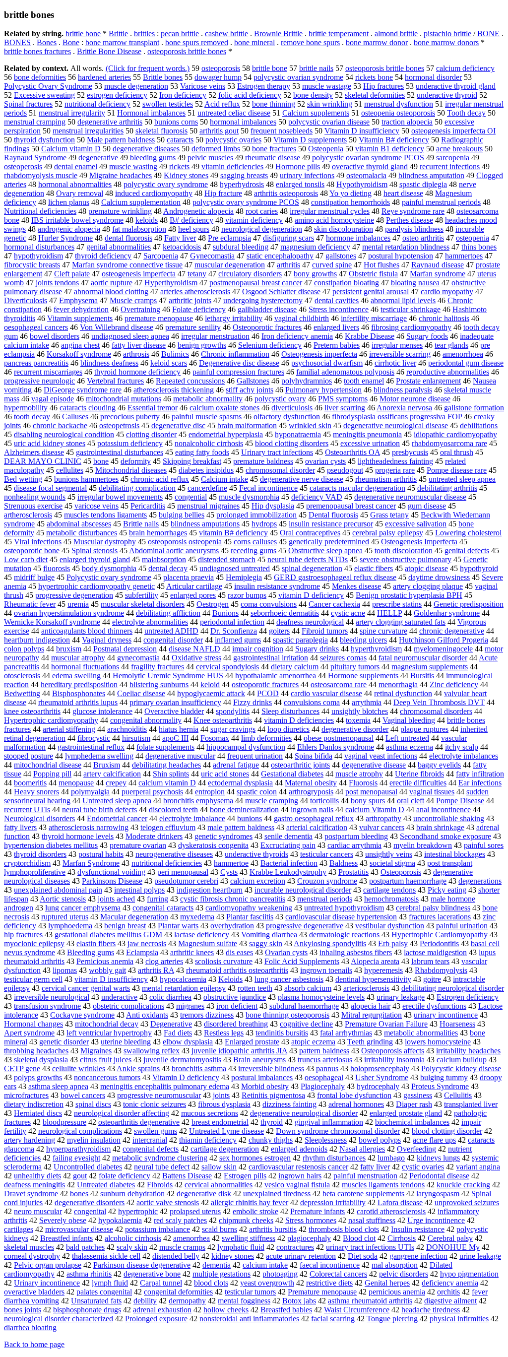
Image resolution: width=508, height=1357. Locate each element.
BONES (17, 42)
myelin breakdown (422, 845)
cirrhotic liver (395, 363)
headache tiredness (430, 1309)
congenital (90, 1211)
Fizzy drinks (252, 702)
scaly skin (132, 1247)
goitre (432, 979)
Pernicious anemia (104, 961)
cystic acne (348, 613)
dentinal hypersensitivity (373, 979)
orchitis (448, 1292)
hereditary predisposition (79, 684)
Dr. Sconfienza (233, 631)
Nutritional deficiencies (40, 211)
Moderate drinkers (154, 836)
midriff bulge (34, 577)
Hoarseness (457, 1024)
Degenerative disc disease (239, 363)
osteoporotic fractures (265, 684)
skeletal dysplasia (41, 1059)
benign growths (202, 345)
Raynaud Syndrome (35, 157)
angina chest (80, 345)
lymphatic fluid (240, 1247)
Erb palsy (393, 943)
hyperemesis (383, 970)
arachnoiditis (127, 729)
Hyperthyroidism (170, 282)
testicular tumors (250, 1292)
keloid (210, 684)
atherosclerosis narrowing (88, 827)
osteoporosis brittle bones (186, 51)
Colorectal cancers (338, 1274)
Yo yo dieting (350, 193)
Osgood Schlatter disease (281, 291)
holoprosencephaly (379, 1068)
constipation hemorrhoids (350, 202)
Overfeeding (416, 1149)
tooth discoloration (404, 550)
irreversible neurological (51, 997)
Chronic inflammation (235, 354)
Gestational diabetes (292, 774)
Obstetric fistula (373, 273)
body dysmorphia (109, 568)
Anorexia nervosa (404, 407)
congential (191, 497)
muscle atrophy (359, 774)
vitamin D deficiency (311, 595)
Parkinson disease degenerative (141, 1265)
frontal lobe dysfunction (354, 1095)
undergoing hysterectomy (263, 300)
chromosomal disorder (280, 470)
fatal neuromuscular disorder (423, 657)
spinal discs (93, 1104)
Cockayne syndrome (82, 1015)
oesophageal (324, 1077)
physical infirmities (459, 1318)
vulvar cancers (381, 827)
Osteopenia (325, 148)
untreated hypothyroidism (344, 908)
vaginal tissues (431, 791)
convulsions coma (312, 702)
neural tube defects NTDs (307, 559)
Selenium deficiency (270, 345)
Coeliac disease (141, 693)
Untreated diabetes (106, 1184)
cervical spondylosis (227, 666)
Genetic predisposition (469, 604)
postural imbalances (262, 1077)
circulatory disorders (250, 273)
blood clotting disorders (291, 443)
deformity (136, 461)
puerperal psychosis (152, 791)
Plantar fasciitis (249, 916)
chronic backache (60, 425)
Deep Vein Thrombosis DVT (439, 702)
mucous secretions (209, 1113)
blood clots (211, 1283)
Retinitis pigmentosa (273, 1095)
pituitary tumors (355, 666)
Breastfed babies (286, 1309)
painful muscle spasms (207, 416)
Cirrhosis (401, 1238)
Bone (71, 42)
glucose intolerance (102, 711)
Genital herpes (387, 1283)
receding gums (253, 550)
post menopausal (371, 791)
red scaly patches (180, 1220)
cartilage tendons (389, 890)
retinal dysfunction (403, 693)
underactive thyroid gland (456, 86)
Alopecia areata (375, 961)
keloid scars (168, 363)
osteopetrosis (119, 425)
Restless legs (224, 1033)
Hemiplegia (244, 577)
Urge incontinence (436, 1220)
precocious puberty (130, 416)
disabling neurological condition (64, 434)
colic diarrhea (170, 997)
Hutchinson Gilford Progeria (443, 640)
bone (101, 461)
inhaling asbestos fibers (355, 952)
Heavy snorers (36, 791)
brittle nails (316, 68)
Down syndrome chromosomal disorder (338, 1131)
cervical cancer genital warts (86, 988)
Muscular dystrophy (104, 541)
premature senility (193, 327)
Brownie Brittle (278, 33)
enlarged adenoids (299, 1149)
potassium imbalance (157, 1229)
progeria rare (395, 470)
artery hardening (29, 1140)
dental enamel (75, 166)
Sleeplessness (326, 1140)
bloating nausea (415, 282)
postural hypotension (400, 256)
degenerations (480, 881)
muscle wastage (326, 86)
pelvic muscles (210, 157)
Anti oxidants (147, 1015)
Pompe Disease (460, 800)
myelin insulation (94, 1140)
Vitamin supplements (80, 318)
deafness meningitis (34, 1184)
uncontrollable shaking (448, 818)
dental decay (168, 568)
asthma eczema (409, 747)
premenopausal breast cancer (351, 506)
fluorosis (56, 568)
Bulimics (175, 354)
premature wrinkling (120, 211)
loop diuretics (288, 729)
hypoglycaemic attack (211, 693)
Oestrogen (212, 604)
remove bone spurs (310, 42)
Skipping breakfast (192, 461)
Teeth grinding (370, 1041)
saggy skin (265, 943)
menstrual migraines (208, 506)
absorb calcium (307, 988)
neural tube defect (162, 1167)
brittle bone (83, 33)
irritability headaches (468, 1050)
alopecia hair (370, 1006)
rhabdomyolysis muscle (40, 175)
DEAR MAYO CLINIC (42, 461)
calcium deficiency (465, 68)
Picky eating (447, 890)
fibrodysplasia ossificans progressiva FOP (397, 416)
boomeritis (30, 782)
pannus (327, 1068)
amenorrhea (191, 1238)
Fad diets (178, 1033)
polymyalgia (90, 791)
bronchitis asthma (199, 1068)
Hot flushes (381, 264)
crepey (116, 782)
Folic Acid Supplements (301, 961)
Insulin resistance (417, 1229)
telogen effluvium (167, 827)
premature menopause (159, 318)
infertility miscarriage (374, 318)
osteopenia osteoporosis (398, 113)
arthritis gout (219, 131)
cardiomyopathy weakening (248, 908)
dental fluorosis (128, 238)
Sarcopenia (160, 256)
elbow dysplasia (188, 1041)
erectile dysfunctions (434, 1006)
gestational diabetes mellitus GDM (108, 934)
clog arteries (164, 961)
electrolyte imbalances (463, 756)
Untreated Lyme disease (226, 1131)
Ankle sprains (138, 1068)
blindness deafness (109, 363)
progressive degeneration (74, 595)
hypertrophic (138, 1211)
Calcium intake (224, 479)
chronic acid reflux (159, 479)
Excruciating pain (288, 845)
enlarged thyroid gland (95, 559)
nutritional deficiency (97, 104)
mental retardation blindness (405, 247)
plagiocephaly (309, 1238)
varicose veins (96, 506)
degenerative (98, 157)
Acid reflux (222, 104)
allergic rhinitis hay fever (249, 1202)
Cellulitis (458, 1095)
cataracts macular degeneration (357, 488)
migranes (190, 1006)
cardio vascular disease (326, 693)
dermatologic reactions (344, 934)
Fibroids (160, 1184)
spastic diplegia (423, 184)
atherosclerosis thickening (173, 390)
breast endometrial (220, 1122)
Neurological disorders (39, 818)
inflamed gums (238, 640)
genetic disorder (64, 1041)
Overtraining (140, 309)
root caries (262, 211)
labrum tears (430, 961)
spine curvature (383, 631)
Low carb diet (26, 559)
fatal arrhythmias (346, 1033)
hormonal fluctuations (85, 666)
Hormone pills (297, 166)
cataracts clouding (88, 407)
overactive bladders (34, 1292)
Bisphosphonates (78, 693)
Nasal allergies (362, 1149)
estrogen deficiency (117, 95)
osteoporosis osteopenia (185, 541)
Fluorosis (363, 782)
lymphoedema (70, 925)
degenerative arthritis (109, 122)
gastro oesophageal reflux (314, 818)
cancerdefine (207, 488)
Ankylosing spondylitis (330, 943)
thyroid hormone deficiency (137, 372)
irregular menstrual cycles (330, 211)
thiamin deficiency (208, 1140)
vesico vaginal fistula (297, 1184)
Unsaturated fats (96, 1300)
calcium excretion (257, 881)
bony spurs (368, 800)
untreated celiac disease (233, 113)
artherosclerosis (28, 515)
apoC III (175, 738)
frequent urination (255, 756)
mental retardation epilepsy (184, 988)
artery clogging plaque (428, 586)
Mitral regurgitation (371, 1015)
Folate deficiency (199, 309)
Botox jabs (299, 1300)
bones (79, 1193)
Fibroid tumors (325, 631)
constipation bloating (346, 282)
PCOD (268, 693)
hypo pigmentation (469, 1274)
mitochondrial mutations (123, 398)
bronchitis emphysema (198, 800)
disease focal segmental (50, 488)
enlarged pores (193, 595)
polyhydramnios (306, 381)
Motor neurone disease (415, 398)
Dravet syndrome (31, 1193)
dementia (216, 1265)
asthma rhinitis (89, 1274)
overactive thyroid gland (370, 166)
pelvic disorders (403, 1274)
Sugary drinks (317, 649)
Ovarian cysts (286, 952)
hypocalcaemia (183, 979)
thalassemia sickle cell (106, 1256)
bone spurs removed (196, 42)
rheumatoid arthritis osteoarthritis (237, 970)
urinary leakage (401, 997)
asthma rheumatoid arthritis (370, 1300)
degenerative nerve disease (301, 479)
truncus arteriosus (325, 1059)
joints (221, 1095)
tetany (197, 273)
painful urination (462, 925)
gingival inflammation (329, 1122)
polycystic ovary (280, 398)
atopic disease (426, 568)
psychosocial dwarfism (327, 363)
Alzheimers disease (34, 452)
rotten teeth (255, 988)
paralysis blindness (414, 229)
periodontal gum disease (466, 363)
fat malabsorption (139, 229)
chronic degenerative (451, 631)
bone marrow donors (446, 42)
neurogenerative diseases (174, 854)
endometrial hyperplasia (226, 434)
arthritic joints (190, 300)
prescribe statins (397, 604)
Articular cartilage (194, 586)
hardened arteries (104, 77)
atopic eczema (313, 1041)
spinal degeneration (312, 568)
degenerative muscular (180, 756)
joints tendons (57, 282)
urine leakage (480, 1256)
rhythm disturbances (334, 1158)
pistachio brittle (447, 33)
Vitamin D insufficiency (361, 131)
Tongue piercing (392, 1318)
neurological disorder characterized (58, 1318)
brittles (144, 33)
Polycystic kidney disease (461, 1068)
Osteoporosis (401, 872)
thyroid (271, 1122)
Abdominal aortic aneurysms (174, 550)
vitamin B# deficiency (233, 532)
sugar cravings (232, 729)
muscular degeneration (229, 264)
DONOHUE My (453, 1247)
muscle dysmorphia (249, 497)
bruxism (68, 649)
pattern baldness (324, 1050)
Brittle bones (163, 77)
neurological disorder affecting (121, 1113)
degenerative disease (374, 765)
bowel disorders (54, 336)
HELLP (389, 613)
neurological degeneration (261, 229)
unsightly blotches (359, 711)
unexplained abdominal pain (58, 890)
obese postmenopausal (339, 738)
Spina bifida (313, 756)
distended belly (175, 1256)
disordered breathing (236, 1024)
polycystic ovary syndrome (166, 184)
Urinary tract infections (277, 452)
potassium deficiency (130, 443)
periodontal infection (232, 622)
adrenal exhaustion (162, 1309)
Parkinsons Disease (112, 881)
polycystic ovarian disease (329, 122)
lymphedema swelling (99, 756)
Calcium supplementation (141, 202)
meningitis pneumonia (367, 434)
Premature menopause (322, 1292)
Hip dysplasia (273, 506)
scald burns (219, 1229)
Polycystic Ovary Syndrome (48, 86)
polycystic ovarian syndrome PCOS (368, 157)
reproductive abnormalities (447, 372)
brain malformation (247, 425)
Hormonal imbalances (151, 113)
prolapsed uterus (195, 1211)
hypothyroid (479, 568)
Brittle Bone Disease (109, 51)
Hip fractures (383, 86)
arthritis (288, 264)
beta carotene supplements (363, 1193)
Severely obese (62, 1220)
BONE (488, 33)
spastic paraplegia (300, 640)
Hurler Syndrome (65, 238)
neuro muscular (38, 1211)
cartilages (18, 1229)
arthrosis (136, 354)
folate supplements (165, 747)
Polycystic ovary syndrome (108, 577)
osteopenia (472, 238)
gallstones (340, 256)
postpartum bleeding (356, 836)
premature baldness (263, 461)
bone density (313, 95)
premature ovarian (138, 845)
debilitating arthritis (447, 488)
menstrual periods (324, 899)
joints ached (116, 899)
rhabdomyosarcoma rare (449, 443)
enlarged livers (336, 327)
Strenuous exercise (33, 506)
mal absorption (395, 1265)
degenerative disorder (354, 729)
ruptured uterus (64, 916)
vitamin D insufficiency (111, 979)
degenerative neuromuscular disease (410, 497)
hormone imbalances (358, 238)
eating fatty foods (202, 452)
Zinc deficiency (454, 684)
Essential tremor (152, 407)
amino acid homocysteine (334, 220)
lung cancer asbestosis (288, 979)
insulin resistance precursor (331, 523)
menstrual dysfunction (398, 104)
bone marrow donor (377, 42)
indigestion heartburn (210, 890)
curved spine (332, 264)
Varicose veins (202, 86)
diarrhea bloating (30, 1327)
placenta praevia (188, 577)
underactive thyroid (447, 95)
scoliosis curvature (224, 961)
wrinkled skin (310, 425)
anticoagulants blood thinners (86, 631)
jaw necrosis (146, 943)
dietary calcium (294, 666)
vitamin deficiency (254, 220)
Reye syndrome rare (412, 211)
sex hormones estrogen (255, 1158)
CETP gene (22, 1068)
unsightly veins (388, 854)
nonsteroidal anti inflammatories (249, 1318)
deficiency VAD (316, 497)
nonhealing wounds (34, 497)
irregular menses (397, 345)
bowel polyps (380, 1140)
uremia (78, 604)
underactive (119, 997)
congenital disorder (173, 640)
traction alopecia (407, 122)
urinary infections (307, 175)
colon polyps (24, 649)
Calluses (75, 416)
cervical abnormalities (219, 1184)
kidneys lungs (438, 1158)
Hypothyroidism (361, 184)
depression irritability (333, 1202)
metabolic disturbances (81, 532)
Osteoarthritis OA (352, 452)
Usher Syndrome (381, 1077)
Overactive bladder (174, 711)
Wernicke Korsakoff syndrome (52, 622)
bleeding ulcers (363, 640)
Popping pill (52, 774)
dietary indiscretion (34, 1104)
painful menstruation (365, 1175)
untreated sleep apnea (462, 479)
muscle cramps (182, 1247)
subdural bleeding (240, 247)
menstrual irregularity (72, 113)
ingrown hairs (299, 1175)
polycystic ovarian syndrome (298, 77)
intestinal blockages (454, 854)
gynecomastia (138, 657)
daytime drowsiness (439, 577)
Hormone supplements (363, 675)
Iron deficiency (182, 95)
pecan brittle (180, 33)
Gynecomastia (212, 256)
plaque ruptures (424, 729)
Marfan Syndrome (91, 863)
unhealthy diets (37, 1175)
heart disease (403, 193)
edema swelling (76, 675)
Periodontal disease (439, 1175)
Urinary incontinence (47, 1283)
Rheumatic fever (30, 604)
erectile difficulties (417, 782)
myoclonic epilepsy (34, 943)
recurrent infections (450, 166)
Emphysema (78, 300)
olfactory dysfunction (287, 416)
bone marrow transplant (122, 42)
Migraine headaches (120, 175)
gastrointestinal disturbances (119, 452)
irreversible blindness (271, 1068)
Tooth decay (466, 113)
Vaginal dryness (106, 640)
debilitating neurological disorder (452, 988)
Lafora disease (400, 1202)
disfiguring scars (288, 238)
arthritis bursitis (273, 1229)
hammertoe (231, 863)
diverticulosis (292, 407)
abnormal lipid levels (403, 300)
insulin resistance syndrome (277, 586)
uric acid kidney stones (49, 443)
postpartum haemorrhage (407, 881)
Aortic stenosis (63, 899)
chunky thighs (271, 1140)
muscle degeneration (136, 86)
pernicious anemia (397, 1292)
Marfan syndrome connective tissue (127, 264)
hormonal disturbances (39, 247)
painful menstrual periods (441, 202)
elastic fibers (373, 568)
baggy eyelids (439, 765)
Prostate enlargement (428, 381)
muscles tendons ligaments (105, 515)
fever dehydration (81, 309)
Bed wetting (23, 479)
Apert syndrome (29, 1033)
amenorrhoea (463, 354)
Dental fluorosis (333, 515)
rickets (179, 166)
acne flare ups (434, 1140)
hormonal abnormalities (75, 184)
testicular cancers (326, 854)
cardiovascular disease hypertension (341, 916)
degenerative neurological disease (395, 425)
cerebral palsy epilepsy (387, 532)
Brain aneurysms (259, 1059)
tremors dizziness (207, 1015)
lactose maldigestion (435, 952)
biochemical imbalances (412, 1122)
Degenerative (171, 1024)
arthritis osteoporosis (286, 193)
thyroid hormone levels (78, 836)
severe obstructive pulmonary (405, 559)
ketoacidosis (182, 247)
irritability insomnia (394, 1059)
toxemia (358, 720)
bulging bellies (181, 515)
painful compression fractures (238, 372)
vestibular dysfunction (389, 925)
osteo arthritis (423, 238)
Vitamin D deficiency (185, 1077)
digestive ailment (450, 1300)
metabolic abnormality (208, 398)
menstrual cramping (34, 122)
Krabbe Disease (369, 336)
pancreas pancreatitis (36, 363)
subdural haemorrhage (304, 1006)
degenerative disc (178, 425)
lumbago (391, 1158)
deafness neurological (310, 622)
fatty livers (20, 827)
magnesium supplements (429, 666)
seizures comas (343, 657)
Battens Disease (187, 1175)
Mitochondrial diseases (131, 470)
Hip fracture (223, 193)
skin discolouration (343, 229)
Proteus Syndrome (440, 1086)
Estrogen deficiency (468, 997)
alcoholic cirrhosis (133, 1238)
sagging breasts (244, 175)
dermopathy (187, 1300)
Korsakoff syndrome (79, 354)
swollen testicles (167, 104)
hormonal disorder (433, 77)
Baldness (343, 863)
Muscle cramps (133, 300)
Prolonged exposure (156, 1318)
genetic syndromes (223, 836)
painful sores (484, 845)
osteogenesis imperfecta (139, 273)
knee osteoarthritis (32, 711)
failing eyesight (76, 1158)
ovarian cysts (325, 461)
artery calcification (112, 774)
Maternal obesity (311, 782)
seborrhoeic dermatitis (285, 613)
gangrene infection (418, 1256)
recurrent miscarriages (48, 372)
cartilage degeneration (224, 1149)
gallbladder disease (267, 309)
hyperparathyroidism (78, 1149)
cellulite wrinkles (78, 1068)
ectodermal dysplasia (240, 782)
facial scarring (333, 1318)
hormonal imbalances (243, 122)
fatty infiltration (480, 774)
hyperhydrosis (242, 184)
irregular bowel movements (120, 497)
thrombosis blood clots (344, 1229)
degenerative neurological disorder (304, 1113)
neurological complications (80, 1131)
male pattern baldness (240, 827)
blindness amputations (205, 523)
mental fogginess (244, 1300)
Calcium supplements (315, 113)
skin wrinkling (329, 104)
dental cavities (337, 300)
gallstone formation (474, 407)
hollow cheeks (226, 1309)
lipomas (65, 970)
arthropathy (383, 818)
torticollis (324, 800)
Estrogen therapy (263, 86)
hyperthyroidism (376, 649)
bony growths (315, 273)
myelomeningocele (443, 649)
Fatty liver (180, 238)
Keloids (230, 979)
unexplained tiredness (277, 1193)
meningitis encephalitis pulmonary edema (164, 1086)
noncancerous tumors (107, 1077)
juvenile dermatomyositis (182, 1059)
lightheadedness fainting (395, 461)
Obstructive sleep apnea (325, 550)
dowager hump (218, 77)
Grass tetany (389, 515)
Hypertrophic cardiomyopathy (51, 720)
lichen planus (68, 202)
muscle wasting (133, 166)
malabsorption (164, 559)
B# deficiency (191, 220)
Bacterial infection (289, 863)
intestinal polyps (139, 890)
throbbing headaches (36, 1050)
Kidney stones (186, 175)
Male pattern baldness (121, 139)
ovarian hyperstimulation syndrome (69, 613)
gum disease (427, 506)
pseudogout (345, 470)
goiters (279, 631)
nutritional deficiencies (166, 863)
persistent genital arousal (370, 291)
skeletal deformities (375, 95)
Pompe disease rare (457, 470)
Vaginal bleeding (408, 720)
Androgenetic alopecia (198, 211)
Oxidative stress (196, 657)
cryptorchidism (27, 863)
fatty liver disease (139, 345)
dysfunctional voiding (111, 872)
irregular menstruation (215, 336)
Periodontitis (439, 943)
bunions (249, 818)
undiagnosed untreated (234, 568)
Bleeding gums (90, 952)
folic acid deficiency (249, 95)
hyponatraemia (298, 434)
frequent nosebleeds (282, 131)
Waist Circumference (356, 1309)
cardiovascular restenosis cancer (298, 1167)
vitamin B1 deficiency (389, 148)
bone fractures (274, 148)
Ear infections (480, 782)
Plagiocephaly (323, 1086)
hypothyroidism (38, 256)
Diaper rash (414, 1104)
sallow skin (219, 1167)
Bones (47, 42)
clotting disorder (151, 434)
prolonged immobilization (256, 515)
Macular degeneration (134, 916)
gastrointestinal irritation (270, 657)
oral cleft (410, 800)
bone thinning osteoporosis (287, 1015)
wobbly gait (107, 970)
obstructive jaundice (234, 997)
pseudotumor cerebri (186, 881)
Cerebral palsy (450, 1238)
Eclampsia (142, 952)
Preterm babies (337, 345)
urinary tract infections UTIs (370, 1247)
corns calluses (255, 541)
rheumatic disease (272, 157)
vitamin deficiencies (232, 166)
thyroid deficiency (103, 256)
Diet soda (363, 1256)
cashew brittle (226, 33)
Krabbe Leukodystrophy (288, 872)
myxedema (197, 916)
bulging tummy (444, 1077)
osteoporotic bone (32, 550)
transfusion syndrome (47, 1006)
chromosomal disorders (436, 711)
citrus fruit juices (105, 1059)
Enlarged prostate (252, 1041)
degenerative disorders (90, 1202)
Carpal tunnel (161, 1283)
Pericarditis (147, 506)
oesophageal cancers (36, 327)
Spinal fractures (28, 104)
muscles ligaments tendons (383, 1184)
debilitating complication (137, 488)
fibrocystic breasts (32, 264)
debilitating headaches (166, 765)
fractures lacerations (440, 916)
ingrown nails (312, 809)
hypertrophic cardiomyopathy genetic (96, 586)
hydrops (264, 523)
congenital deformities (178, 1292)
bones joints (22, 1309)
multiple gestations (221, 1274)
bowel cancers (83, 1095)
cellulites (69, 470)
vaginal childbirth (301, 318)
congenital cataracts (162, 908)
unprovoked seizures (467, 1202)
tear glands (451, 345)
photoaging (280, 1274)
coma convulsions (269, 604)
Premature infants (317, 1211)
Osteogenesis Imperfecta (419, 541)
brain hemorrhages (158, 532)
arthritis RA (156, 970)
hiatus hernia (178, 729)
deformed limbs (215, 148)
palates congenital (104, 1292)
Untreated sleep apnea (116, 800)
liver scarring (344, 407)
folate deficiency (124, 1175)
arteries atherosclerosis (195, 291)
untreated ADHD (171, 631)
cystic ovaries (423, 1167)
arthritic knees (192, 952)
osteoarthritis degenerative (139, 1122)
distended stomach (226, 559)
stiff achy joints (249, 390)
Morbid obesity (265, 1086)
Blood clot (359, 1238)
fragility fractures (157, 666)
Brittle (118, 33)
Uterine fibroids (419, 774)
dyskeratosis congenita (213, 845)
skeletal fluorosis (161, 131)
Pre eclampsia (229, 238)
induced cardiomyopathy (153, 193)
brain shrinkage (440, 827)
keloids (146, 220)
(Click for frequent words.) (148, 68)
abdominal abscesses (79, 523)
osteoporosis (220, 68)
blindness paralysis (403, 390)
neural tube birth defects (99, 809)
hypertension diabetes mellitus (51, 845)
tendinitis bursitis (281, 1033)
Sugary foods (427, 336)
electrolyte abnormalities (150, 622)
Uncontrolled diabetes (88, 1167)
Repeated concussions (190, 381)
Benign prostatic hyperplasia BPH (409, 595)
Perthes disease (409, 220)
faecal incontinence (330, 1265)
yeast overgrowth (267, 1283)
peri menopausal (182, 872)
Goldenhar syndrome (447, 613)
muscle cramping (271, 800)
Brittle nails (141, 523)
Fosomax (214, 738)
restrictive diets (329, 1283)
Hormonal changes (33, 1024)
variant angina (478, 1167)
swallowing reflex (152, 1050)
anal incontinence (443, 809)
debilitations (479, 425)
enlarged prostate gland (406, 1113)
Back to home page (34, 1344)
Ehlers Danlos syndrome (335, 747)
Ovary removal (79, 193)
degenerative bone (152, 1274)
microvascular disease (79, 1229)
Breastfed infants (66, 1238)
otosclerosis (22, 675)
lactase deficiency (201, 934)
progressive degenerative (304, 925)
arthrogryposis (311, 791)
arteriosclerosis (366, 988)
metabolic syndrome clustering (159, 1158)
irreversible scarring (400, 354)
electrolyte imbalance (192, 818)
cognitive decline (306, 1024)
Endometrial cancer (117, 818)
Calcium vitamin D (71, 148)
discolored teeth (173, 809)
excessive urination (370, 443)
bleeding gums (153, 157)
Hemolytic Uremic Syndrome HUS (168, 675)
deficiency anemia (450, 1283)
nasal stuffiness (371, 1220)
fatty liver (375, 1167)
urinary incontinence (446, 1015)
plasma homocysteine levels (321, 997)
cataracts (180, 139)
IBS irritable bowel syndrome (77, 220)
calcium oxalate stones (224, 407)
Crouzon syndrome (327, 881)
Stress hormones (310, 1220)
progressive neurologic (39, 381)
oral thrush (456, 452)
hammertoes (464, 256)
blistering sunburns (159, 684)
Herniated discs (38, 1113)
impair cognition (257, 649)
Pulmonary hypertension (323, 390)
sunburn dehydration (132, 1193)
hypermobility (26, 407)
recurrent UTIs (27, 809)
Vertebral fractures (115, 381)
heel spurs (193, 229)
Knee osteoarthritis (222, 720)
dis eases (239, 952)
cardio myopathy (447, 291)
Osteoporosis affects (392, 1050)
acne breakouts (459, 148)
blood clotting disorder (447, 1131)
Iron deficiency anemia (297, 336)
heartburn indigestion (37, 640)
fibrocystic (93, 738)
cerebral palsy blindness (433, 908)
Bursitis (422, 675)
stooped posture (28, 756)
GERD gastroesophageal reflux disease (335, 577)
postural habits (101, 854)
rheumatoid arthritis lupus (78, 702)
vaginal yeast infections (380, 756)
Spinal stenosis (94, 550)
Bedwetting (22, 693)
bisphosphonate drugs (87, 1309)
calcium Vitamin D (374, 809)
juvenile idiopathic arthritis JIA (239, 1050)
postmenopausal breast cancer (255, 282)
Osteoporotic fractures (267, 327)
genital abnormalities (118, 247)
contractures (295, 1247)
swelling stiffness (248, 1238)
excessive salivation (415, 523)
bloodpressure (64, 1122)
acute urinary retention (301, 1256)
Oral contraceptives (310, 532)
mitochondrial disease (47, 765)
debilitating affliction (168, 613)
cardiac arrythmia (354, 845)
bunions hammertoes (86, 479)
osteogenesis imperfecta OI (453, 131)
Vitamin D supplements (310, 139)
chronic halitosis (444, 318)
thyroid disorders (40, 854)
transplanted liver (471, 1104)
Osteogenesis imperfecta (319, 354)
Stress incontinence (339, 309)
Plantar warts (178, 925)
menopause (76, 782)
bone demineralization (244, 809)
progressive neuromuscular (159, 1095)
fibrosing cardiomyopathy (411, 327)
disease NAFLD (194, 649)
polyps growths (38, 1077)
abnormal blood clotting (111, 291)
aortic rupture (111, 282)
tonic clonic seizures (154, 1104)
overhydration (232, 925)
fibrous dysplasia (224, 1104)
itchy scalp (461, 747)
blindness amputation (431, 175)
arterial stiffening (69, 729)
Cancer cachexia (334, 604)
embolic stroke (255, 1211)
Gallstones (253, 381)
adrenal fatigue (236, 765)
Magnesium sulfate (207, 943)
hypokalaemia (120, 1220)
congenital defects (151, 1149)
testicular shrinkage (411, 309)
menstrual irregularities (88, 131)
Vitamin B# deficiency (394, 139)
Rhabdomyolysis (441, 970)
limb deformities (266, 738)
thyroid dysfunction (44, 139)
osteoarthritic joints (300, 765)
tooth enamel (364, 381)
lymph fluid (110, 1283)
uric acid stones (225, 774)
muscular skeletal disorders (143, 604)
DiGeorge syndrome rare (83, 390)
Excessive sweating (44, 95)
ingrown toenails (326, 970)
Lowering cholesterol (468, 532)
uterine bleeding (126, 1041)
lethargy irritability (233, 318)
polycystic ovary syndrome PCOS (245, 202)
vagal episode (52, 398)
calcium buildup (462, 1059)
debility (145, 1300)
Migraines (96, 1050)
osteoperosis (23, 166)
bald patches (85, 1247)
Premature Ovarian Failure (386, 1024)
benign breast (125, 925)
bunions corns (176, 122)
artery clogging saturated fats (400, 622)
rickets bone (374, 77)
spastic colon (257, 791)
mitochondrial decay (106, 1024)
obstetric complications (128, 1006)
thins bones (479, 247)
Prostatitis (353, 872)
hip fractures (23, 934)
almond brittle (396, 33)
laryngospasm (437, 1193)
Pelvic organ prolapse (47, 1265)
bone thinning (273, 104)
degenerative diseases (146, 148)
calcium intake (265, 1265)
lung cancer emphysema (83, 908)
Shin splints (171, 774)
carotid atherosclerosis (391, 1211)
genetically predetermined (329, 541)
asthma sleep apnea (58, 1086)
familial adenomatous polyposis (345, 372)
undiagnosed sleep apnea (130, 336)
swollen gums (155, 1131)
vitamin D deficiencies (299, 720)
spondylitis (233, 711)
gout (80, 1175)
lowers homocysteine (438, 1041)
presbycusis (410, 452)
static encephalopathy (280, 256)
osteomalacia (366, 175)
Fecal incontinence (268, 488)
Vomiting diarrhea (269, 934)
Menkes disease (356, 586)
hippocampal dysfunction (245, 747)
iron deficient (236, 1006)
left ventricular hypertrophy (109, 1033)
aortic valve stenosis (167, 1202)
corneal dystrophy (32, 1256)
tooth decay (32, 416)
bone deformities (40, 77)
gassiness (417, 1095)
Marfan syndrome (437, 273)
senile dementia (288, 836)
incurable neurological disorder (302, 890)
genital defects (466, 550)
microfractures (26, 1095)
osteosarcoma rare (339, 684)
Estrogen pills (245, 1175)
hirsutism (136, 738)
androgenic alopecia (69, 229)
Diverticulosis (25, 300)
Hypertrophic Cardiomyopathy (439, 934)
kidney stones (232, 1256)
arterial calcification (316, 827)
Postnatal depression (125, 649)
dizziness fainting (289, 1104)
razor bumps (247, 595)
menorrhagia (398, 684)
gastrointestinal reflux (91, 747)
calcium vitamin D (167, 782)
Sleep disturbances (290, 711)
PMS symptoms (343, 398)
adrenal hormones (356, 1104)
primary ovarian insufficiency (175, 702)
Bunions (225, 613)
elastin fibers (96, 943)
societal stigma (392, 863)
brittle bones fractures (37, 51)
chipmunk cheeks (246, 1220)
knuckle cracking (463, 1184)
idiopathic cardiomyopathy (455, 434)
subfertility (141, 595)
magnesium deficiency (315, 247)
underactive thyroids (256, 854)
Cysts (229, 872)
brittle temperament (339, 33)
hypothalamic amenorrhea (275, 675)
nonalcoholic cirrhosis (209, 443)
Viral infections (38, 541)
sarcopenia (452, 157)
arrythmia (366, 702)
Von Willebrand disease (116, 327)
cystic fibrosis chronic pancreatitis (232, 899)
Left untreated (407, 738)
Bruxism (106, 765)
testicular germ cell (33, 979)
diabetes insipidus (206, 470)
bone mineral (254, 42)
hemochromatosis (391, 899)
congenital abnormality (146, 720)
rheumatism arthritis (386, 479)
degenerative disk (204, 1193)
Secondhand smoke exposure (445, 836)
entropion (210, 791)
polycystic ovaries (233, 139)
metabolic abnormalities (421, 1033)
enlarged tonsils (300, 184)
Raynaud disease (437, 264)
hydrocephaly (378, 1086)
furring (157, 899)
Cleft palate (72, 273)
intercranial (149, 1140)
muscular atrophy (78, 657)
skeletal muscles (29, 1247)
